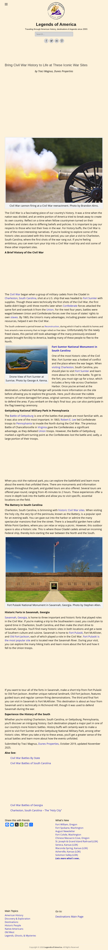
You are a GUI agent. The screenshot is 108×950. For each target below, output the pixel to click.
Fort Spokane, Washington (69, 827)
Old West (9, 932)
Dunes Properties (48, 743)
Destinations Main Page (69, 916)
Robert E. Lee (68, 419)
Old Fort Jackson (19, 636)
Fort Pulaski (76, 632)
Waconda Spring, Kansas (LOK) (71, 848)
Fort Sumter (90, 298)
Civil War (15, 294)
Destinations (11, 922)
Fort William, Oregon (66, 824)
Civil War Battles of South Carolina (30, 763)
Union (50, 309)
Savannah (10, 617)
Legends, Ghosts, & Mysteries (20, 935)
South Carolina (27, 298)
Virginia (42, 427)
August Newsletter (65, 831)
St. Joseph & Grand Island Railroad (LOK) (76, 841)
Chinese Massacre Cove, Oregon (72, 838)
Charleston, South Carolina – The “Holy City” (36, 810)
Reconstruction (52, 326)
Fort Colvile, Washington (68, 834)
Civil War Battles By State (25, 758)
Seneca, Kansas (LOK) (66, 844)
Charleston (11, 298)
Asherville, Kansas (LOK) (68, 851)
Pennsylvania (24, 423)
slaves (14, 317)
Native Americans (14, 928)
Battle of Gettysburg (21, 415)
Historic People (13, 925)
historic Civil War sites (71, 510)
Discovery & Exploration (17, 918)
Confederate (70, 305)
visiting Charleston (63, 367)
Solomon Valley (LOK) (66, 855)
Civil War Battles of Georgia (26, 805)
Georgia (22, 617)
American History (14, 915)
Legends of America (56, 24)
